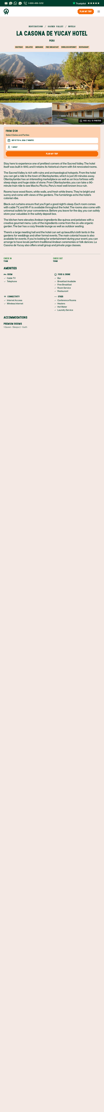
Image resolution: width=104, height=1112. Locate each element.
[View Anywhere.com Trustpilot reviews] (86, 3)
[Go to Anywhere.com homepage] (6, 11)
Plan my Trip (86, 11)
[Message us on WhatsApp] (15, 3)
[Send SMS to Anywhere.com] (10, 3)
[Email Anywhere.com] (6, 3)
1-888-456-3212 (35, 3)
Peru (52, 40)
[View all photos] (52, 77)
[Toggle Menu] (98, 11)
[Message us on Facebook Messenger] (20, 3)
